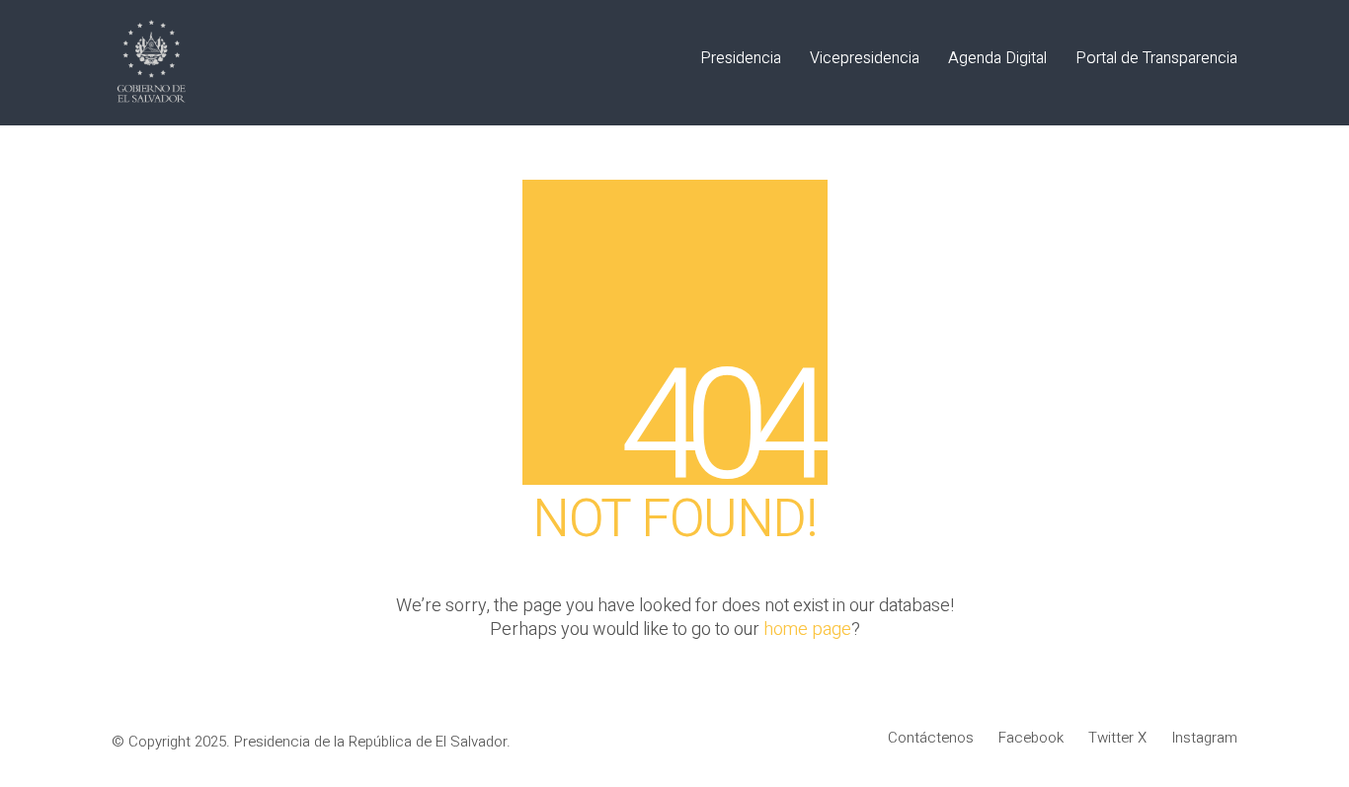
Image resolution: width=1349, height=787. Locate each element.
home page (807, 630)
